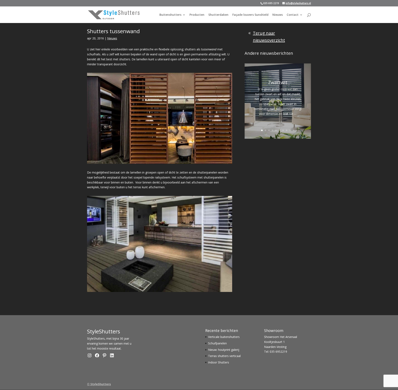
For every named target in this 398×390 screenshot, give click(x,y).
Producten (196, 15)
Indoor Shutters (218, 362)
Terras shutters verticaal (224, 356)
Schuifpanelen (217, 343)
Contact (292, 15)
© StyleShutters (99, 384)
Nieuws (277, 15)
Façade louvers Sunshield (250, 15)
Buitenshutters (170, 15)
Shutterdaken (218, 15)
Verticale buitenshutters (224, 337)
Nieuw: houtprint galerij (223, 350)
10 (293, 130)
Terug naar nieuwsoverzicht (269, 36)
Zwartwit (277, 82)
